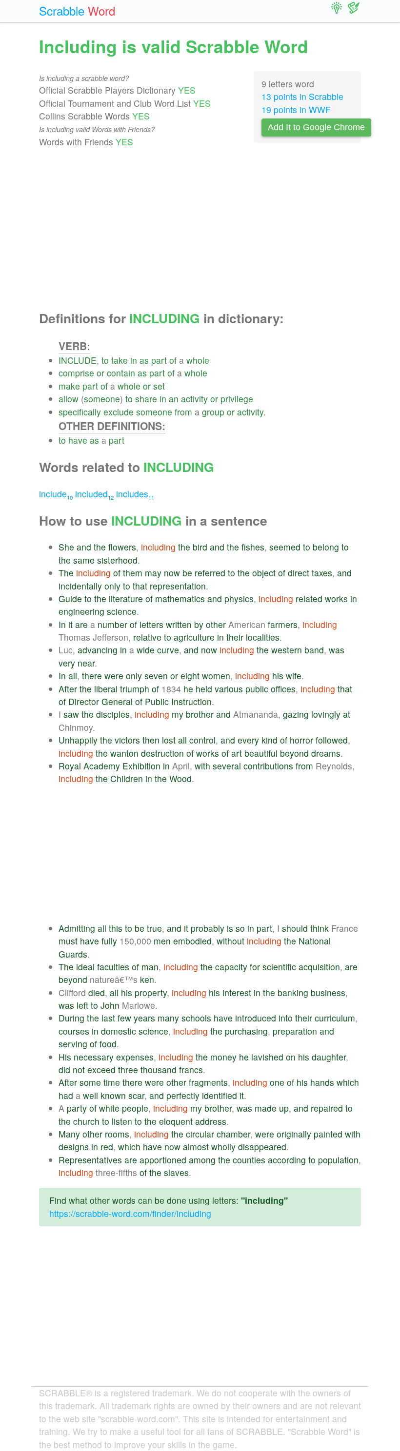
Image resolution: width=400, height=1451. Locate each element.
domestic (118, 1031)
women (216, 675)
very (67, 663)
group (213, 412)
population (338, 1160)
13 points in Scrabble (302, 96)
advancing (98, 650)
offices (283, 689)
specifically (80, 412)
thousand (158, 1069)
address (210, 1121)
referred (210, 573)
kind (269, 740)
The (66, 573)
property (151, 992)
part (159, 360)
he (188, 689)
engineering (81, 611)
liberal (106, 689)
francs (191, 1069)
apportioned (163, 1160)
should (295, 928)
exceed (101, 1069)
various (229, 689)
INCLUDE (78, 360)
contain (121, 373)
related (309, 598)
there (92, 675)
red (106, 1146)
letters (151, 624)
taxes (322, 573)
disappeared (262, 1146)
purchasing (246, 1031)
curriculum (335, 1018)
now (172, 573)
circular (200, 1134)
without (230, 941)
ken (147, 979)
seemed (284, 547)
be (187, 573)
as (144, 360)
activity (194, 398)
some (90, 1082)
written (179, 624)
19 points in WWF (296, 109)
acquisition (319, 967)
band (314, 650)
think (319, 928)
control (202, 740)
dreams (325, 753)
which (348, 1082)
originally (294, 1134)
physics (239, 598)
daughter (329, 1057)
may (153, 573)
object (264, 573)
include (56, 494)
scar (136, 1095)
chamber (233, 1134)
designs (74, 1146)
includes (135, 494)
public (256, 689)
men (162, 941)
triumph (134, 689)
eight (190, 675)
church (86, 1121)
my (177, 714)
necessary (94, 1057)
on (291, 1057)
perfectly (183, 1095)
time (111, 1082)
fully (109, 941)
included (94, 494)
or (100, 373)
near (86, 663)
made (266, 1108)
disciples (113, 714)
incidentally (80, 586)
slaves (176, 1172)
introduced (255, 1018)
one (277, 1082)
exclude (118, 412)
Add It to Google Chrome (316, 127)
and (84, 547)
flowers (122, 547)
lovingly (325, 714)
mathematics (180, 598)
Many (69, 1134)
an (174, 398)
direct (298, 573)
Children (126, 778)
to (105, 360)
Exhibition (141, 766)
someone (102, 398)
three (128, 1069)
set (159, 386)
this (115, 928)
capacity (231, 967)
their (234, 637)
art (236, 753)
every (248, 740)
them (132, 573)
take (119, 360)
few (124, 1018)
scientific (279, 967)
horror (301, 740)
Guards (73, 954)
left (82, 1005)
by (198, 624)
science (122, 611)
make (69, 386)
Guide (70, 598)
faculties (113, 967)
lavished (267, 1057)
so (240, 928)
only (112, 586)
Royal (70, 766)
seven (156, 675)
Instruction (191, 701)
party (77, 1108)
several (227, 766)
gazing (296, 714)
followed (332, 740)
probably (207, 928)
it (70, 624)
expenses (135, 1057)
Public (157, 701)
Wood (180, 778)
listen (122, 1121)
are (81, 624)
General (117, 701)
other (216, 624)
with (202, 766)
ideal (85, 967)
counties (249, 1160)
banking (293, 992)
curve (168, 650)
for (255, 967)
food (108, 1044)
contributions (268, 766)
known (113, 1095)
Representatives (90, 1160)
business (328, 992)
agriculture (194, 637)
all (72, 675)
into (286, 1018)
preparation (295, 1031)
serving (73, 1044)
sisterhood (117, 560)
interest (236, 992)
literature (126, 598)
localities (263, 637)
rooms (117, 1134)
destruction (162, 753)
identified (219, 1095)
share (146, 398)
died (96, 992)
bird (200, 547)
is (230, 928)
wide (146, 650)
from (183, 412)
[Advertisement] (200, 229)
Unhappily (78, 740)
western (286, 650)
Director (83, 701)
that (140, 586)
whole (197, 360)
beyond (294, 753)
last (108, 1018)
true (154, 928)
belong (326, 547)
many (168, 1018)
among (202, 1160)
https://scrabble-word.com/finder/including (130, 1213)
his (277, 675)
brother (200, 714)
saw (71, 714)
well (90, 1095)
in (133, 360)
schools (196, 1018)
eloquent (176, 1121)
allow (69, 398)
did (64, 1069)
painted (328, 1134)
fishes (252, 547)
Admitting (77, 928)
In (62, 624)
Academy (101, 766)
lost (169, 740)
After (68, 689)
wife (293, 675)
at (346, 714)
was (336, 650)
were (113, 675)
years (144, 1018)
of (173, 360)
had (66, 1095)
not (79, 1069)
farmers (283, 624)
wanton (124, 753)
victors (127, 740)
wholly (223, 1146)
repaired (327, 1108)
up (284, 1108)
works (336, 598)
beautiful (261, 753)
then (151, 740)
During (71, 1018)
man (150, 967)
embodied (192, 941)
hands (322, 1082)
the (100, 547)
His (65, 1057)
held (204, 689)
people (135, 1108)
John (110, 1005)
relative (147, 637)
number (112, 624)
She (66, 547)
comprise (76, 373)
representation (178, 586)
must (68, 941)
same (84, 560)
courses (74, 1031)
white (109, 1108)
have (77, 440)
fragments (208, 1082)
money (223, 1057)
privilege (236, 398)
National (315, 941)
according (287, 1160)
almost (196, 1146)
